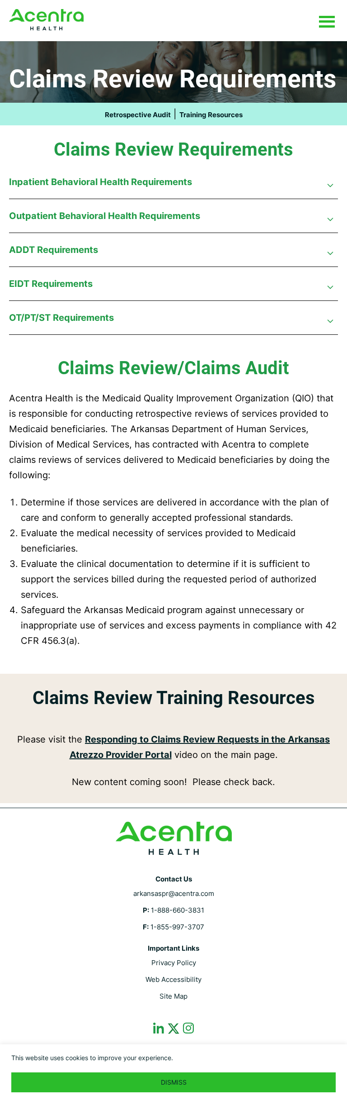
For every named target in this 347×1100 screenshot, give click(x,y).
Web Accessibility (173, 979)
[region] (173, 1072)
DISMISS (174, 1082)
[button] (173, 186)
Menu (326, 22)
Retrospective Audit (138, 114)
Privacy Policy (173, 962)
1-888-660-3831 (177, 910)
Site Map (173, 996)
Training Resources (211, 114)
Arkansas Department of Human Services (46, 19)
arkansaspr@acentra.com (173, 893)
